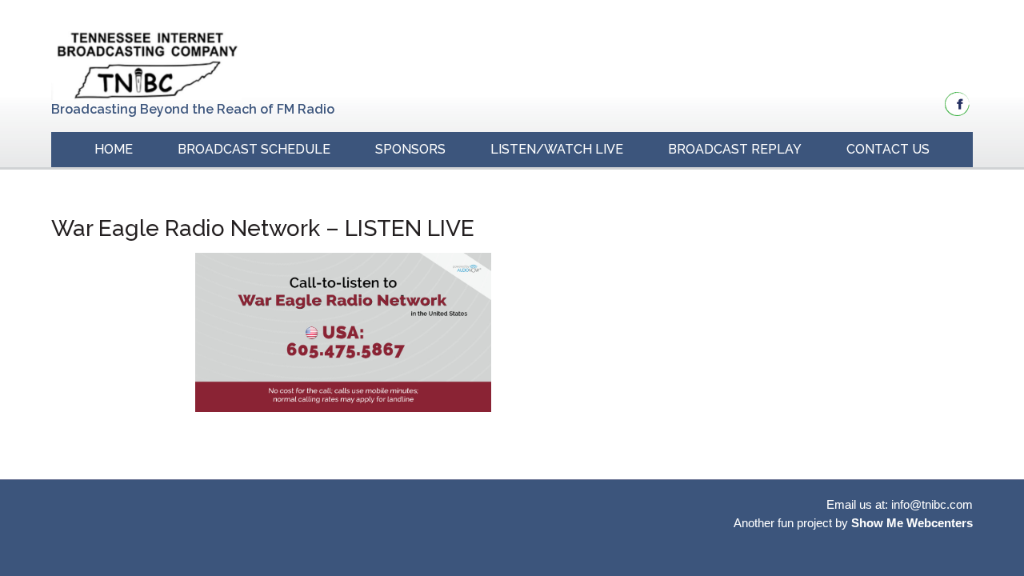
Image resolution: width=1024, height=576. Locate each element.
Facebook (957, 104)
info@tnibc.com (932, 504)
